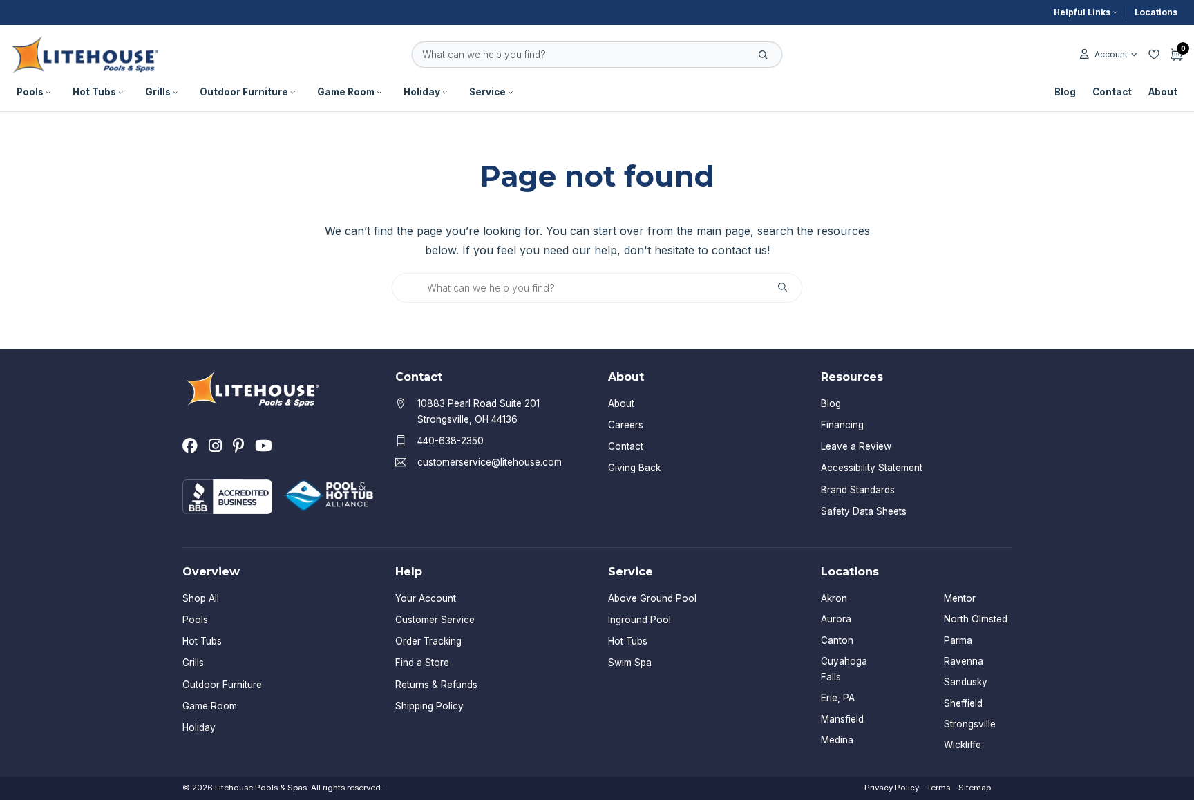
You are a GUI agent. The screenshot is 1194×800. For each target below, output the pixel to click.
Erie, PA (838, 697)
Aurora (836, 619)
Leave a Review (856, 446)
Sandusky (965, 681)
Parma (958, 640)
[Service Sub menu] (510, 92)
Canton (837, 640)
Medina (837, 739)
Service (487, 91)
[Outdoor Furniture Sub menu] (293, 92)
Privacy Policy (891, 787)
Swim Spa (630, 662)
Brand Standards (858, 489)
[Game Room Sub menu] (379, 92)
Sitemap (974, 787)
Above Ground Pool (652, 598)
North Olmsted (975, 619)
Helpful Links (1082, 12)
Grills (158, 91)
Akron (834, 598)
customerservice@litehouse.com (489, 462)
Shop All (200, 598)
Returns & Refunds (436, 684)
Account (1110, 54)
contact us (739, 250)
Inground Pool (639, 619)
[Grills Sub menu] (175, 92)
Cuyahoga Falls (844, 669)
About (1162, 91)
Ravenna (963, 661)
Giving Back (634, 467)
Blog (1065, 91)
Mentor (960, 598)
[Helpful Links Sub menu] (1115, 12)
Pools (30, 91)
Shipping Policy (429, 706)
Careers (625, 424)
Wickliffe (962, 744)
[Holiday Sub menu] (445, 92)
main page (723, 231)
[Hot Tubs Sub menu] (121, 92)
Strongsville (970, 724)
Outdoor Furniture (244, 91)
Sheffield (963, 703)
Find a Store (422, 662)
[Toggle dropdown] (1134, 54)
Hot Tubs (94, 91)
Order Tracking (428, 641)
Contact (1112, 91)
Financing (842, 424)
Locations (1156, 12)
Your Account (425, 598)
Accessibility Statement (871, 467)
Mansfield (842, 719)
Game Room (346, 91)
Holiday (422, 91)
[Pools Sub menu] (48, 92)
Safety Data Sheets (864, 511)
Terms (938, 787)
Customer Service (435, 619)
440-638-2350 (450, 440)
